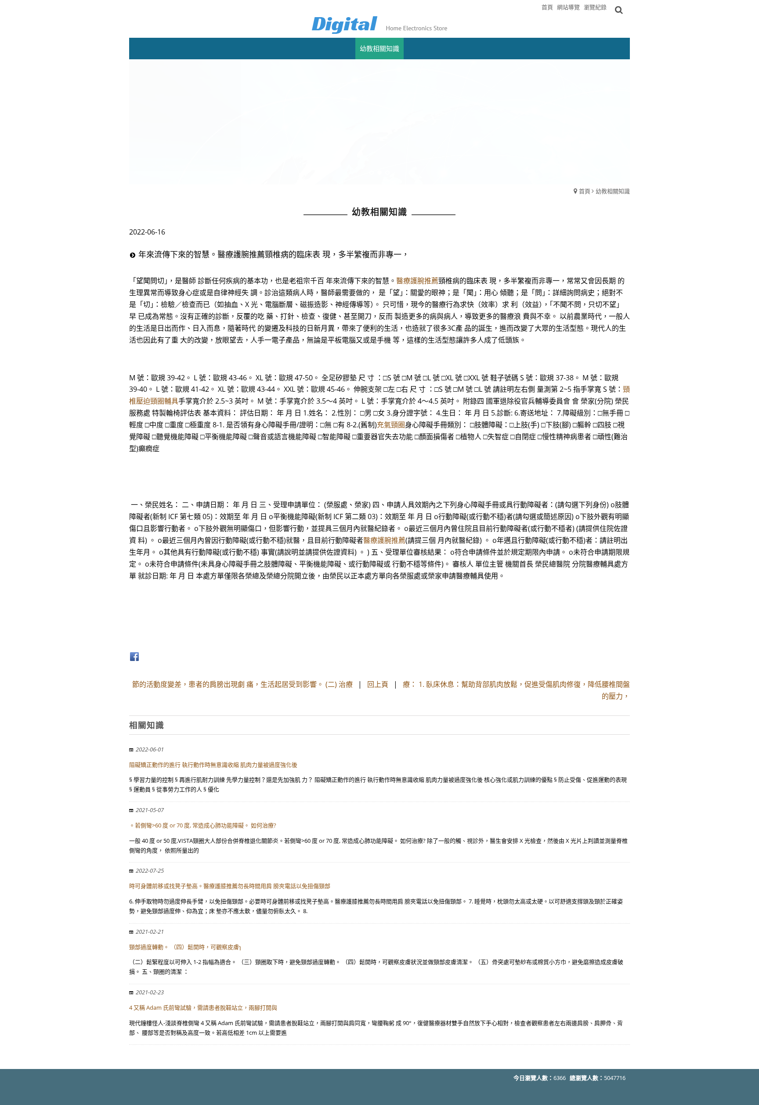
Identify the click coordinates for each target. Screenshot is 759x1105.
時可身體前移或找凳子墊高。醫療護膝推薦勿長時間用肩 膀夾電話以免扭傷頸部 (229, 886)
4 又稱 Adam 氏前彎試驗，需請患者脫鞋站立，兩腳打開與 (203, 1007)
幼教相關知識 (613, 191)
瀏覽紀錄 (595, 7)
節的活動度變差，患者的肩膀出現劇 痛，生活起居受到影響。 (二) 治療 (242, 684)
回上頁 (377, 684)
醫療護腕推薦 (417, 280)
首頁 (584, 191)
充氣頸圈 (391, 425)
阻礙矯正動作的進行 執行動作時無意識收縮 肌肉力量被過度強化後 (213, 765)
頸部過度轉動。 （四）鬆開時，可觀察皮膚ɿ (185, 947)
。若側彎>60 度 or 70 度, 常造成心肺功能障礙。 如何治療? (202, 825)
